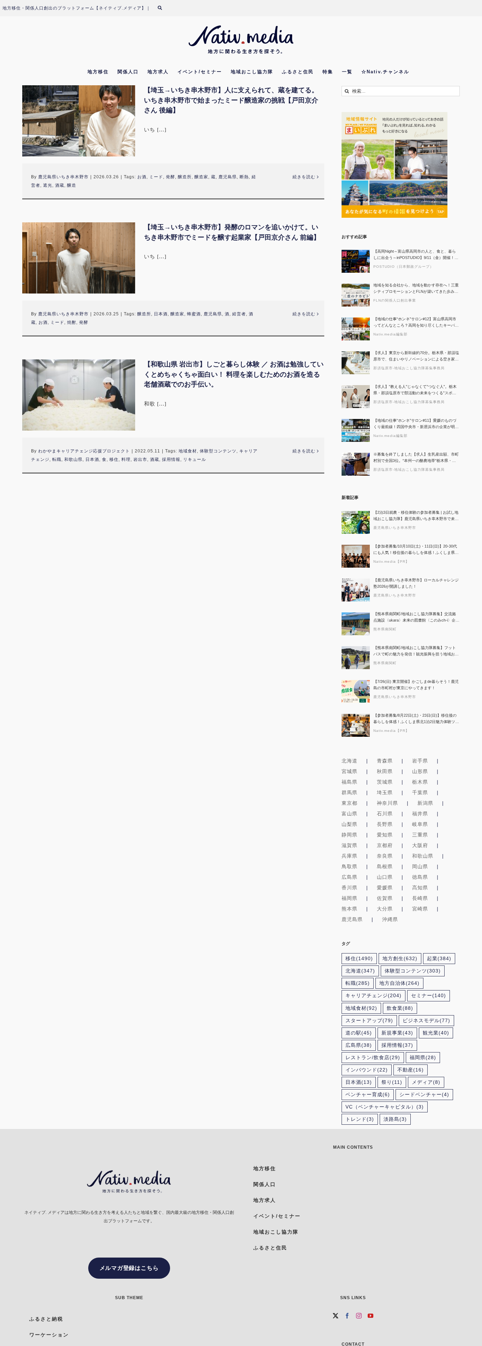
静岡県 (349, 835)
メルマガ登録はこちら (129, 1268)
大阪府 (420, 845)
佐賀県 (385, 898)
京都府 (385, 845)
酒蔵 (59, 185)
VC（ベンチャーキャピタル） (384, 1107)
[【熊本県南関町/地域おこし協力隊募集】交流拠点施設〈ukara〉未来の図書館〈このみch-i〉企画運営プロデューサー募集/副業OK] (356, 623)
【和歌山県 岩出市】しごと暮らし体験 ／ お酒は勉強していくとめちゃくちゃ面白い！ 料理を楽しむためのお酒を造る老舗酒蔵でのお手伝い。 (234, 374)
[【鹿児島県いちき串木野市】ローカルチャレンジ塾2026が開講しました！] (356, 590)
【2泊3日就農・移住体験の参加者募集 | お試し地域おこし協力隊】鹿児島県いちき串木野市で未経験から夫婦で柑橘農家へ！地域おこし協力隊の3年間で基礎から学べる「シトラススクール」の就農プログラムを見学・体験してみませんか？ (416, 516)
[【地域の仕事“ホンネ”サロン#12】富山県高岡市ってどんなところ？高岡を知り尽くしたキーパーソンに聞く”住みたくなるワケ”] (356, 328)
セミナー (428, 995)
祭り (391, 1082)
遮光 (47, 185)
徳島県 (420, 877)
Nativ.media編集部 (390, 334)
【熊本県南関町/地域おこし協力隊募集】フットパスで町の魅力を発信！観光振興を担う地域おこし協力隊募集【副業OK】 (416, 651)
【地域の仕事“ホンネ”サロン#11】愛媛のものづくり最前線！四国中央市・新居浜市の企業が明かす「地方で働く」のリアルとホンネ (416, 424)
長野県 (385, 824)
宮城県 (349, 771)
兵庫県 (349, 856)
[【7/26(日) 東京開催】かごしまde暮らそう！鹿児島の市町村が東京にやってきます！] (356, 691)
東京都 (349, 803)
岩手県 (420, 761)
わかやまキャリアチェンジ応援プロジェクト (84, 451)
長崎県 (420, 898)
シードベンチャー (424, 1094)
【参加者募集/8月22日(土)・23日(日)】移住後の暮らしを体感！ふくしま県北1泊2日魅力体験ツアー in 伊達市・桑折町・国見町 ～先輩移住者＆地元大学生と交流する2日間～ (416, 719)
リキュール (194, 459)
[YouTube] (371, 1316)
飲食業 (400, 1008)
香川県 (349, 887)
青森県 (385, 761)
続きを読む (304, 176)
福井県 (420, 813)
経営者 (239, 313)
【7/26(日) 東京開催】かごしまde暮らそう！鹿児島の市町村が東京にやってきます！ (416, 684)
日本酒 (161, 313)
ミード (156, 176)
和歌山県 (73, 459)
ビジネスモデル (426, 1020)
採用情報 (171, 459)
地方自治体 (399, 983)
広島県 (349, 877)
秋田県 (385, 771)
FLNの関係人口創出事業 (394, 300)
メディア (426, 1082)
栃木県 (420, 782)
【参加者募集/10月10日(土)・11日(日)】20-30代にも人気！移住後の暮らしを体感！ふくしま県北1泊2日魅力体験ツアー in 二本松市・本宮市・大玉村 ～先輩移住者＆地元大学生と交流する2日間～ (416, 550)
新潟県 (425, 803)
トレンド (359, 1119)
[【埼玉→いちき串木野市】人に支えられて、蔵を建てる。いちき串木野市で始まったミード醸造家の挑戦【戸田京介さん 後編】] (78, 120)
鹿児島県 (227, 176)
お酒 (141, 176)
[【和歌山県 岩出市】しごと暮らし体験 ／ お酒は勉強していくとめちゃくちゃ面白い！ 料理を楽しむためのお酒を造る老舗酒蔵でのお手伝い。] (78, 395)
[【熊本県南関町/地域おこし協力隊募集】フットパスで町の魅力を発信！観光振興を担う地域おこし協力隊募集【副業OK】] (356, 657)
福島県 (349, 782)
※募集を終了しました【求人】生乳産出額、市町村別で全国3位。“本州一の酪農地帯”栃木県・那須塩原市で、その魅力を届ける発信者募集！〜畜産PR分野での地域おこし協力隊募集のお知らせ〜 (416, 458)
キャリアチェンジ (373, 995)
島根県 (385, 866)
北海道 (349, 761)
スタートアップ (369, 1020)
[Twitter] (336, 1316)
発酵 (170, 176)
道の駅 (358, 1033)
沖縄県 (390, 919)
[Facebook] (347, 1316)
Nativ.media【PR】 (391, 561)
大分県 (385, 909)
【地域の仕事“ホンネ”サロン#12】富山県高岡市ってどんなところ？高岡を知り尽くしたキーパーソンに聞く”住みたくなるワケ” (416, 322)
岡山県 (420, 866)
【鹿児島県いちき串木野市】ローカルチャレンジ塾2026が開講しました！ (416, 583)
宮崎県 (420, 909)
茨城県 (385, 782)
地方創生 (399, 958)
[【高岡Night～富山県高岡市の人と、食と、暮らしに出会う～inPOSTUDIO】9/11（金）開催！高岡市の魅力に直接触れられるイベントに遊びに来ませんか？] (356, 261)
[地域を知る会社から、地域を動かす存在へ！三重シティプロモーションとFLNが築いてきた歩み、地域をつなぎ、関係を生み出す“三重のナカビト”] (356, 295)
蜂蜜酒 (194, 313)
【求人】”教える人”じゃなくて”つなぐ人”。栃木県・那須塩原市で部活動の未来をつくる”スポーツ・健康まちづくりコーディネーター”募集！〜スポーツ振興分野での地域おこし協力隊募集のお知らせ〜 (416, 390)
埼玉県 (385, 792)
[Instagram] (359, 1316)
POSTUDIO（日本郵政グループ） (403, 266)
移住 (114, 459)
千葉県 (420, 792)
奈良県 (385, 856)
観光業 (436, 1033)
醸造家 (201, 176)
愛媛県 (385, 887)
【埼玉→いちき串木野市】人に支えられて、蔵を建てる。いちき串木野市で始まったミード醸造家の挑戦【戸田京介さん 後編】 (231, 100)
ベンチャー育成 (367, 1094)
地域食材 (188, 451)
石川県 (385, 813)
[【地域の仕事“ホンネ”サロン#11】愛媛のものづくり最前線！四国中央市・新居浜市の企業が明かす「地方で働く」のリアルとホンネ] (356, 430)
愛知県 (385, 835)
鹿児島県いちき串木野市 (63, 176)
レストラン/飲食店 (372, 1057)
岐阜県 (420, 824)
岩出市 (140, 459)
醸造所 (185, 176)
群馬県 (349, 792)
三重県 (420, 835)
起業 (439, 958)
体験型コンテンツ (218, 451)
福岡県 (349, 898)
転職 (56, 459)
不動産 (410, 1070)
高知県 (420, 887)
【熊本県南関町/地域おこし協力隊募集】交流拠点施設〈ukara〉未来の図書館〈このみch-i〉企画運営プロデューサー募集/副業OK (416, 617)
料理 (126, 459)
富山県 (349, 813)
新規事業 (397, 1033)
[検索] (164, 8)
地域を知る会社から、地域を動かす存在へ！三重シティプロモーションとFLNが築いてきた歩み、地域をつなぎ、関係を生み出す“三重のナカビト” (416, 289)
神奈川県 (387, 803)
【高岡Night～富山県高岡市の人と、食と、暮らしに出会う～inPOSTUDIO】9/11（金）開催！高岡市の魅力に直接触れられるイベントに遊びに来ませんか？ (416, 255)
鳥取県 (349, 866)
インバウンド (366, 1070)
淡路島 (395, 1119)
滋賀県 (349, 845)
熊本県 (349, 909)
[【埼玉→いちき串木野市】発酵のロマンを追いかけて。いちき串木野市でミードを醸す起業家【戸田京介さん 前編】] (78, 258)
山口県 (385, 877)
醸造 (71, 185)
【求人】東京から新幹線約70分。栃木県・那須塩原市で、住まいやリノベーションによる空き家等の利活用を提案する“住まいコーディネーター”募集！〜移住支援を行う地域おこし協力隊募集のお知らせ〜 (416, 356)
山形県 (420, 771)
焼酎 (71, 322)
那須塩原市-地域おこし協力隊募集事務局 (409, 368)
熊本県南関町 (385, 629)
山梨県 (349, 824)
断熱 (244, 176)
